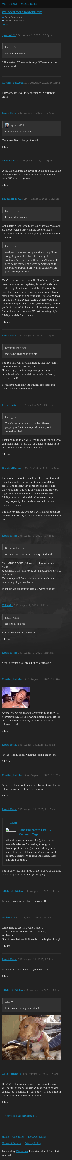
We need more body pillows (22, 12)
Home (5, 1136)
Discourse (22, 1151)
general (5, 24)
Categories (18, 1136)
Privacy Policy (33, 1143)
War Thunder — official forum (19, 3)
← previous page (12, 1115)
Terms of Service (11, 1143)
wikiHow (15, 823)
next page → (29, 1115)
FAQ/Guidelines (37, 1136)
